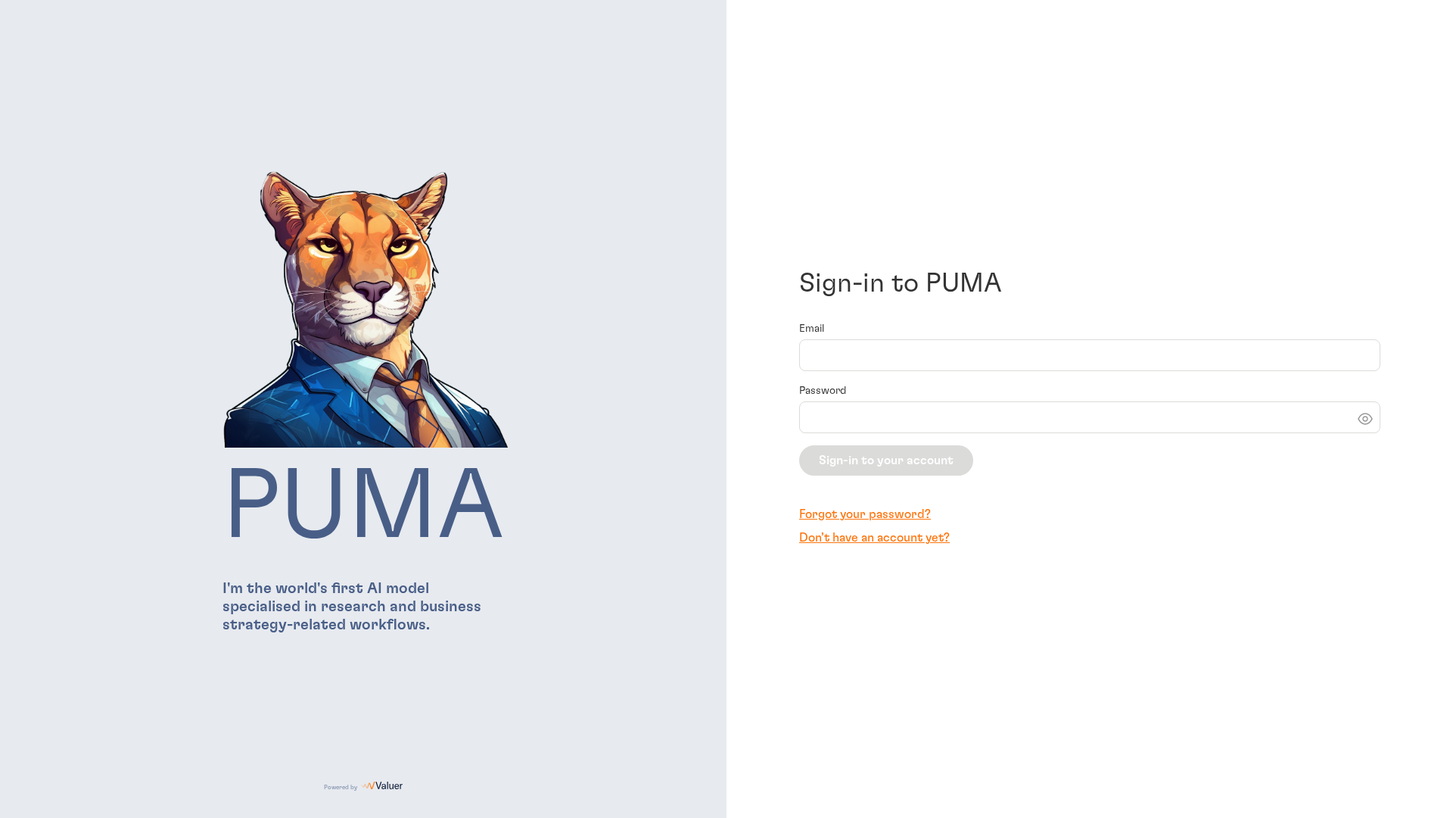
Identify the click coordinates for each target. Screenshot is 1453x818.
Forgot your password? (865, 514)
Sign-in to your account (886, 460)
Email (811, 328)
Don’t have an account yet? (874, 538)
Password (822, 391)
